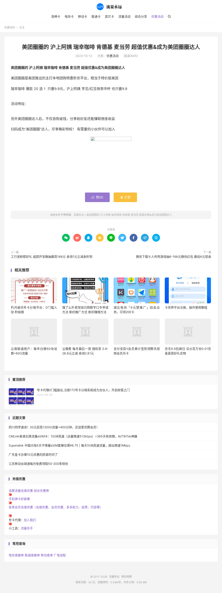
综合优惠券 (41, 490)
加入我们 (30, 520)
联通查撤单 (32, 555)
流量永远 (111, 6)
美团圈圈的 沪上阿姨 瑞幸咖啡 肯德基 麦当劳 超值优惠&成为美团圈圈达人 (111, 47)
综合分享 (141, 16)
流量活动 (124, 16)
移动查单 (47, 555)
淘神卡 (55, 16)
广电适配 (60, 555)
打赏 (125, 197)
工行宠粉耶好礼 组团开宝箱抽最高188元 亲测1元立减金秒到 (51, 256)
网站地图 (126, 576)
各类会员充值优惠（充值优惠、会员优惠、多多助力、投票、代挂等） (56, 507)
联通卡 (96, 16)
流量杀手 (27, 528)
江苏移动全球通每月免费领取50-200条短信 (38, 463)
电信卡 (69, 16)
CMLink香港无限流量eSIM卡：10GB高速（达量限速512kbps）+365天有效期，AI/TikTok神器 (73, 436)
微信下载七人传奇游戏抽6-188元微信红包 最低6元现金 (173, 256)
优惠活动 (157, 16)
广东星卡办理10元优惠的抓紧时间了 (33, 454)
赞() (97, 197)
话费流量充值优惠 (21, 490)
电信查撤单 (16, 555)
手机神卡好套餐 (19, 499)
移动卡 (82, 16)
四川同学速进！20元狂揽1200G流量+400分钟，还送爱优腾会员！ (54, 427)
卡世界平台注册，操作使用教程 (186, 307)
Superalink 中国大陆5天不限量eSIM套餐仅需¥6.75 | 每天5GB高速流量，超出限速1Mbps (69, 445)
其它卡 (109, 16)
